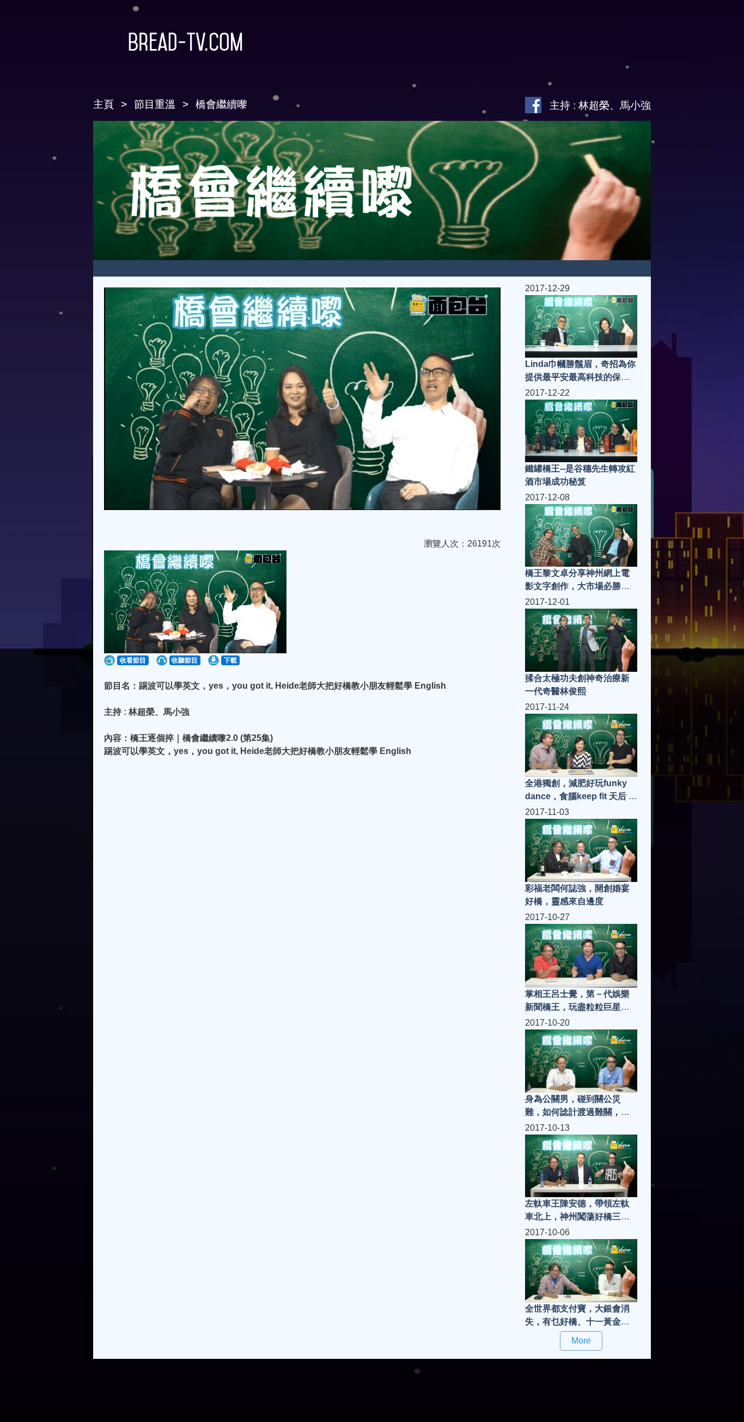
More (581, 1340)
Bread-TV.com (185, 42)
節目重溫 (154, 104)
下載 (230, 660)
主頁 (103, 104)
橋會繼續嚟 (221, 104)
